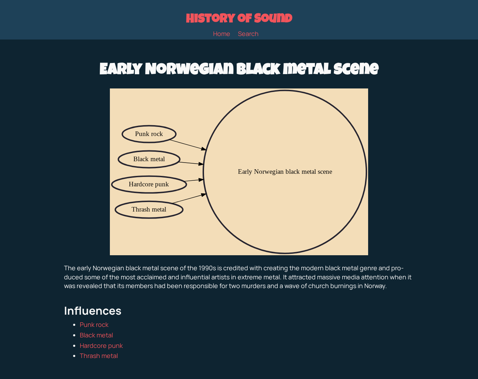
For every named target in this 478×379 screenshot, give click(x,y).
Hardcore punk (101, 345)
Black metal (96, 335)
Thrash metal (99, 355)
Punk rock (94, 324)
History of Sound (239, 20)
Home (221, 33)
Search (248, 33)
